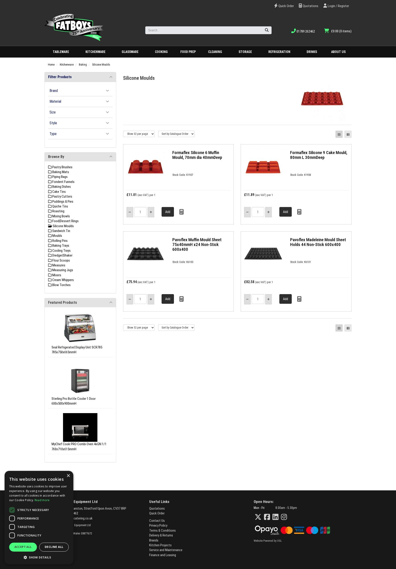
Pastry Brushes (62, 167)
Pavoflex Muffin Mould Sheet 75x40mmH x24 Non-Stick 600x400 (197, 244)
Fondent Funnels (63, 182)
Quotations (310, 6)
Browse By (56, 157)
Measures (58, 265)
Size (53, 112)
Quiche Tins (60, 206)
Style (53, 123)
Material (55, 101)
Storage (245, 52)
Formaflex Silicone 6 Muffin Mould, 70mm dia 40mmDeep (197, 155)
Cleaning (215, 52)
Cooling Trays (61, 251)
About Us (338, 52)
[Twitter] (258, 517)
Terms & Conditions (162, 530)
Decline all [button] (54, 547)
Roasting (58, 211)
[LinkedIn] (275, 517)
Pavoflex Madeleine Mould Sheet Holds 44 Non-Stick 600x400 (318, 242)
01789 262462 (305, 31)
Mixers (56, 275)
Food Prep (188, 52)
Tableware (61, 52)
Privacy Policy (158, 525)
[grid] (339, 134)
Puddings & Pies (62, 201)
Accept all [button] (23, 547)
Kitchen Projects (160, 545)
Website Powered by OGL (268, 540)
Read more (42, 500)
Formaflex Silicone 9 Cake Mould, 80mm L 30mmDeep (318, 155)
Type (53, 134)
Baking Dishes (61, 187)
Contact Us (157, 521)
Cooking (161, 52)
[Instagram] (284, 517)
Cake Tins (59, 192)
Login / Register (338, 6)
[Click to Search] (267, 30)
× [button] (68, 476)
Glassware (130, 52)
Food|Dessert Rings (65, 221)
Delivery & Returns (161, 535)
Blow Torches (61, 285)
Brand (54, 90)
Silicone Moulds (101, 64)
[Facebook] (267, 517)
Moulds (57, 236)
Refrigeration (279, 52)
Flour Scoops (61, 260)
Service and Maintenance (165, 550)
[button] (39, 557)
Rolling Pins (60, 241)
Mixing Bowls (61, 216)
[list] (348, 134)
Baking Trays (60, 245)
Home (51, 64)
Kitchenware (95, 52)
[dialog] (39, 517)
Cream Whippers (63, 280)
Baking (83, 64)
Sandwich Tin (61, 231)
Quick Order (286, 6)
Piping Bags (60, 177)
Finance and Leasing (162, 555)
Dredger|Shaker (62, 255)
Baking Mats (60, 172)
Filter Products (60, 77)
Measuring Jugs (62, 270)
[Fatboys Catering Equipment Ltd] (74, 27)
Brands (153, 540)
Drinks (312, 52)
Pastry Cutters (62, 196)
